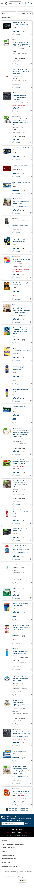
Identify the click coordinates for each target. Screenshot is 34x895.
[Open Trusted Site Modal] (22, 881)
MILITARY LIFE (5, 862)
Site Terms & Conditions (9, 871)
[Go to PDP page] (7, 28)
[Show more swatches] (21, 116)
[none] (9, 13)
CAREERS (4, 851)
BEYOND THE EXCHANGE (9, 866)
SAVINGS (4, 840)
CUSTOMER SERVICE (7, 855)
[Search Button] (20, 3)
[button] (9, 13)
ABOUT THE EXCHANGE (8, 859)
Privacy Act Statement (25, 871)
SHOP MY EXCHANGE (8, 848)
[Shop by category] (2, 3)
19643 (23, 809)
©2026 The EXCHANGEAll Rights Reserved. (17, 877)
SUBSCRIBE (28, 823)
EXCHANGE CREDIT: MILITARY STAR (12, 844)
